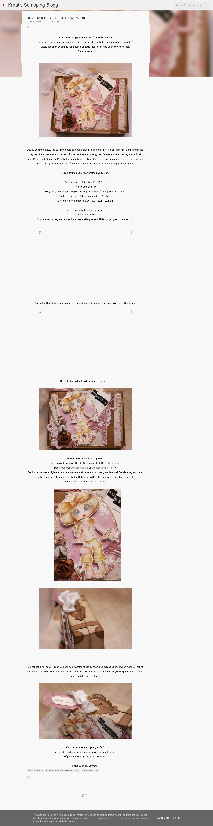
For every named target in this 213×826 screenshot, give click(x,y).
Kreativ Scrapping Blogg (33, 5)
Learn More (163, 818)
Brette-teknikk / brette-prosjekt (62, 770)
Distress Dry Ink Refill (103, 468)
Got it (176, 818)
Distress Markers (79, 468)
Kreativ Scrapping (134, 159)
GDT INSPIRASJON (90, 770)
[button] (28, 27)
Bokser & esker (35, 770)
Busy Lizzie (114, 463)
